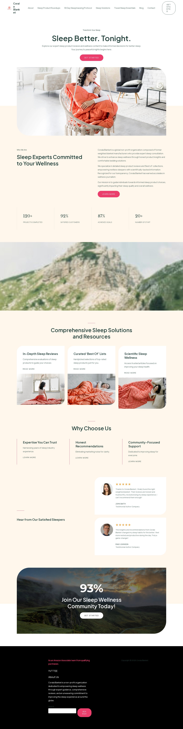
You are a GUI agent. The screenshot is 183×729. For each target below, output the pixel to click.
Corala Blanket (16, 8)
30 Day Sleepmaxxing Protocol (78, 8)
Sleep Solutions (103, 8)
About (30, 8)
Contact (151, 8)
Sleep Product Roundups (48, 8)
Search (51, 706)
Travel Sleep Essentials (124, 8)
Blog (141, 8)
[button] (169, 8)
